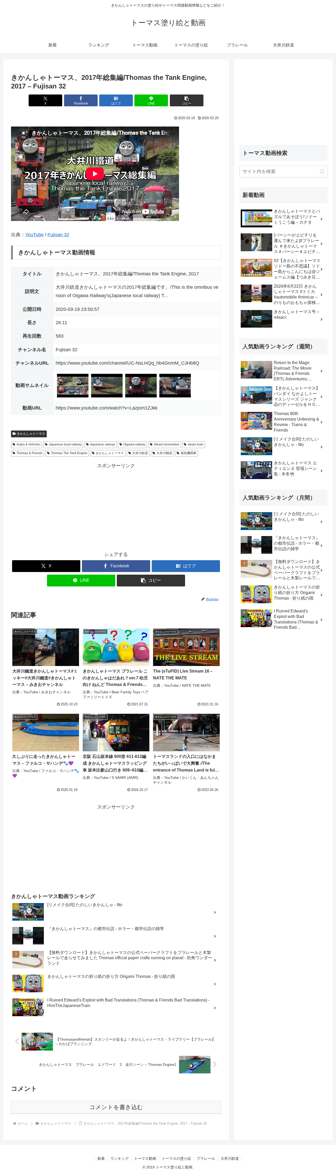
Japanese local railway (65, 444)
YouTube (34, 234)
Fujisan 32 (58, 234)
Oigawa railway (134, 444)
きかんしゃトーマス (31, 434)
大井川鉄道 (140, 453)
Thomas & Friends (30, 453)
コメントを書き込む (116, 1107)
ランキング (119, 1158)
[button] (186, 100)
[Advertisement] (116, 507)
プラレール (206, 1158)
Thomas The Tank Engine (69, 453)
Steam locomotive (166, 444)
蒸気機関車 (188, 453)
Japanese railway (102, 444)
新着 (101, 1158)
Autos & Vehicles (28, 444)
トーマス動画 (145, 1158)
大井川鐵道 (164, 453)
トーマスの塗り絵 (176, 1158)
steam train (195, 444)
